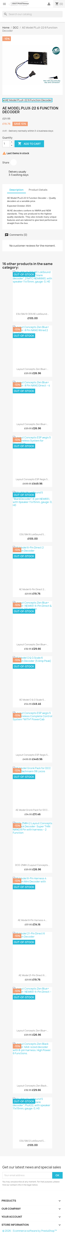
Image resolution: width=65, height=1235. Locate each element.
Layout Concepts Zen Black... (32, 1085)
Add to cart (29, 143)
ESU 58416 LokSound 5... (33, 534)
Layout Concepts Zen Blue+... (32, 369)
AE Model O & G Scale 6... (32, 699)
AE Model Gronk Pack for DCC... (32, 809)
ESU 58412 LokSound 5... (32, 1140)
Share (13, 162)
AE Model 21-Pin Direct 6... (32, 975)
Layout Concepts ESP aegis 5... (32, 479)
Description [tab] (16, 189)
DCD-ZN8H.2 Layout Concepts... (32, 865)
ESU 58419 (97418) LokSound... (32, 313)
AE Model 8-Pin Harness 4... (32, 920)
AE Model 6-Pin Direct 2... (32, 589)
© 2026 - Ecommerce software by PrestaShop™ (29, 1230)
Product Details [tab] (38, 189)
